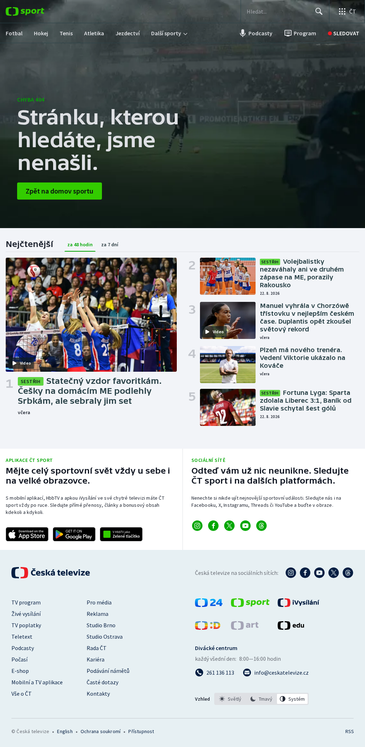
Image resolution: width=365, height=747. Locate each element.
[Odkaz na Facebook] (213, 525)
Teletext (21, 636)
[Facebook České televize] (305, 572)
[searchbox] (278, 11)
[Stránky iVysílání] (298, 604)
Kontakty (98, 693)
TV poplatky (26, 625)
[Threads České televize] (348, 572)
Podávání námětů (108, 670)
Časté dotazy (102, 682)
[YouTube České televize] (319, 572)
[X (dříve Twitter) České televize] (333, 572)
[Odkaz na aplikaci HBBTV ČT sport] (121, 534)
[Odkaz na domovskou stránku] (36, 11)
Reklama (97, 613)
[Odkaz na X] (229, 525)
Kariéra (95, 659)
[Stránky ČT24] (208, 604)
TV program (26, 602)
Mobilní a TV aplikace (37, 682)
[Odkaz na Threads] (261, 525)
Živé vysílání (26, 613)
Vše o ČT (21, 693)
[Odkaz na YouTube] (245, 525)
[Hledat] (319, 11)
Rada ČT (97, 647)
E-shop (20, 670)
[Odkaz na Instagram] (197, 525)
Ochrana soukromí (100, 731)
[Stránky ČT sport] (250, 604)
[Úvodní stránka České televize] (51, 572)
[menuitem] (14, 33)
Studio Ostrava (105, 636)
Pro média (99, 602)
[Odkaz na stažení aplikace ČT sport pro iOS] (27, 534)
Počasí (19, 659)
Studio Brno (101, 625)
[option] (230, 699)
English (64, 731)
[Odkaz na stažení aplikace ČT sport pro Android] (74, 534)
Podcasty (22, 647)
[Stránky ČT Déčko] (207, 627)
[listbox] (261, 699)
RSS (349, 731)
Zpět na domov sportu (59, 190)
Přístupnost (141, 731)
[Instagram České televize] (291, 572)
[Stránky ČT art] (244, 627)
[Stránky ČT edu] (291, 627)
